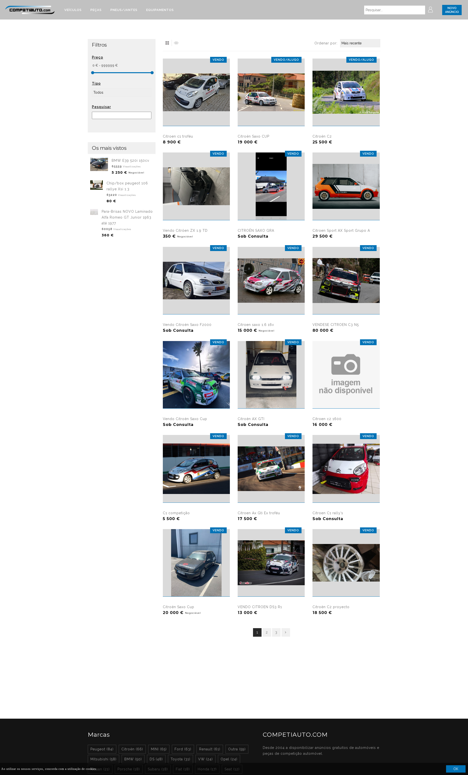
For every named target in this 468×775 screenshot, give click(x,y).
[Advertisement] (121, 316)
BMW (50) (133, 759)
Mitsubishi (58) (103, 759)
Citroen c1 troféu (178, 136)
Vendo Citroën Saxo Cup (185, 419)
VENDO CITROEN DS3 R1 (260, 607)
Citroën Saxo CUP (253, 136)
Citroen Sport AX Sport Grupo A (341, 230)
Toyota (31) (180, 759)
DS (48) (156, 759)
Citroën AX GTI (251, 419)
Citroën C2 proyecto (331, 607)
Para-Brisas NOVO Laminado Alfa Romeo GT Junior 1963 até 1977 (127, 217)
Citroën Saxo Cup (178, 607)
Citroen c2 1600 (326, 419)
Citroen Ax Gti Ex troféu (259, 513)
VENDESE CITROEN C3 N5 (335, 325)
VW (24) (205, 759)
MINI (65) (159, 749)
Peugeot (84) (102, 749)
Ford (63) (183, 749)
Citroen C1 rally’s (327, 513)
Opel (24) (229, 759)
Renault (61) (209, 749)
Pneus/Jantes (123, 10)
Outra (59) (237, 749)
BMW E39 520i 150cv (130, 160)
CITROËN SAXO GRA (256, 230)
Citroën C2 (322, 136)
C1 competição (176, 513)
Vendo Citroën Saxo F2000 (187, 325)
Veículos (73, 10)
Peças (96, 10)
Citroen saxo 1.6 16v (256, 325)
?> (314, 344)
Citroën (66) (132, 749)
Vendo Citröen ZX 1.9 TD (185, 230)
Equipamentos (160, 10)
